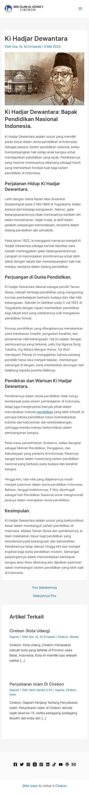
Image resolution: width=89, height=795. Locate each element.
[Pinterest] (41, 764)
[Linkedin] (48, 764)
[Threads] (35, 764)
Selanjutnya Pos (44, 595)
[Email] (74, 764)
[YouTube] (61, 764)
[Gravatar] (67, 764)
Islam (13, 694)
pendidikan (45, 412)
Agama (59, 690)
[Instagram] (28, 764)
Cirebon (63, 636)
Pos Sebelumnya (44, 587)
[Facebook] (15, 764)
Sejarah (14, 636)
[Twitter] (22, 764)
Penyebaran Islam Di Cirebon (37, 684)
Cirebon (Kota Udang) (30, 630)
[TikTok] (54, 764)
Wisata (74, 636)
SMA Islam (30, 786)
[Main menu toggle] (80, 8)
